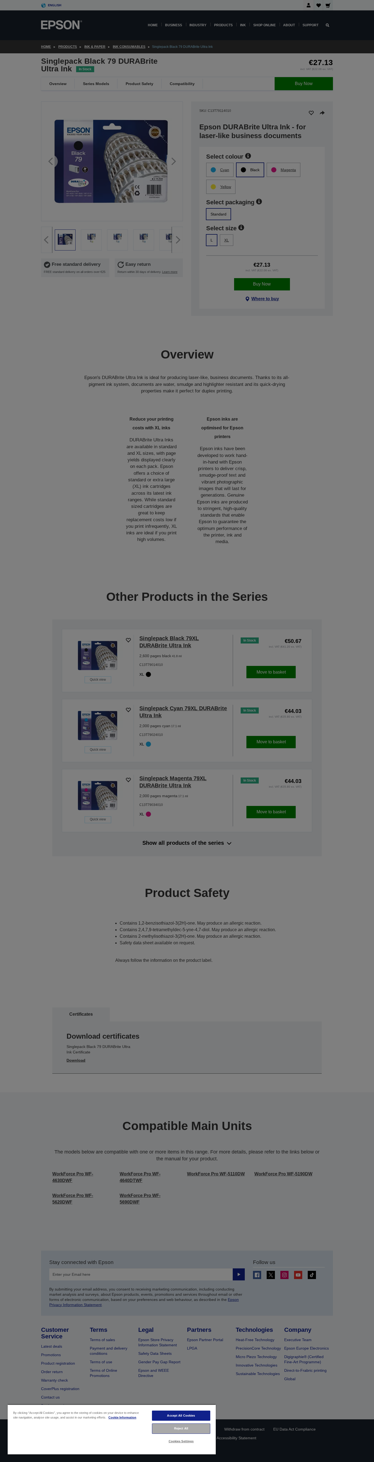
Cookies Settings (181, 1441)
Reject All (181, 1428)
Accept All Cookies (181, 1415)
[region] (112, 1429)
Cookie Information (122, 1417)
